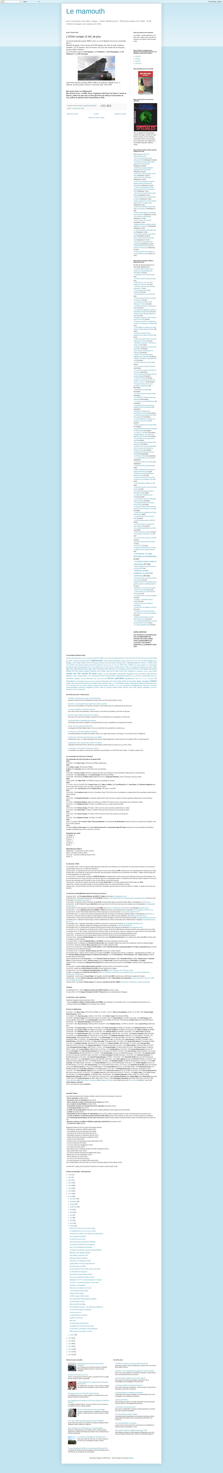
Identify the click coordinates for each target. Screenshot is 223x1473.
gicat (137, 678)
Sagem (81, 671)
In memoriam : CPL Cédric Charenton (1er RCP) (83, 748)
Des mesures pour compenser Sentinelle (82, 1242)
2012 (70, 1346)
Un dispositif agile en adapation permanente (82, 720)
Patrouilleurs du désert (141, 389)
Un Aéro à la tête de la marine (143, 462)
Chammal (101, 663)
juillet (72, 1212)
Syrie (98, 671)
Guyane (117, 667)
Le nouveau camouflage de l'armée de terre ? (91, 1437)
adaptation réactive (142, 671)
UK (113, 671)
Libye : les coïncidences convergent (81, 1247)
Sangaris (86, 671)
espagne (77, 678)
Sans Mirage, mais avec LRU (79, 1255)
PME (110, 669)
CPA (91, 663)
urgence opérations (143, 687)
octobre (72, 1204)
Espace (143, 665)
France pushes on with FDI (142, 220)
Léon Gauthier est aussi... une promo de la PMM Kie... (86, 1307)
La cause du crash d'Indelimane (144, 401)
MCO (72, 669)
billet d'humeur (152, 674)
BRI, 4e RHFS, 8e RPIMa (77, 1304)
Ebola (134, 665)
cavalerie (74, 676)
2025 (70, 1177)
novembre (73, 1201)
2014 (70, 1341)
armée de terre (89, 673)
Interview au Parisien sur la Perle (144, 541)
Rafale (145, 669)
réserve (96, 687)
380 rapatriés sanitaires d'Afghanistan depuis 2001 (131, 1430)
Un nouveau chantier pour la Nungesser (82, 1244)
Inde (130, 667)
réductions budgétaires (86, 687)
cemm (84, 676)
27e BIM (100, 658)
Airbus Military (108, 661)
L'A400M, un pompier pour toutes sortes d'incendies (84, 698)
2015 (70, 1338)
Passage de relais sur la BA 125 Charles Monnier (83, 1393)
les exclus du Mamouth (101, 681)
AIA (67, 660)
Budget (68, 663)
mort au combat (90, 683)
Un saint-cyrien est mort (77, 1301)
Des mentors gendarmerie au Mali (145, 528)
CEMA (79, 663)
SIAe (76, 671)
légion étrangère (143, 681)
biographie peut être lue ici (138, 916)
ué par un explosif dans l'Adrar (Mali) (118, 908)
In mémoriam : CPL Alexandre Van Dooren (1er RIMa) (85, 737)
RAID (127, 669)
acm (135, 671)
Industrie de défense (138, 667)
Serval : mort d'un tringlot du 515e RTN (80, 726)
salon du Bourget (106, 687)
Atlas (128, 661)
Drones (99, 665)
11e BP (84, 658)
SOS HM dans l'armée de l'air (143, 534)
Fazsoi (93, 667)
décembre (73, 1199)
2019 (70, 1188)
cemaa (80, 676)
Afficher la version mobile (96, 117)
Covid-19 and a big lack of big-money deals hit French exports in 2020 (144, 189)
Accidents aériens (85, 661)
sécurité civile (127, 687)
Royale (68, 671)
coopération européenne (123, 676)
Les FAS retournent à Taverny (143, 362)
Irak (147, 667)
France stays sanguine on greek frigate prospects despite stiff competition (144, 183)
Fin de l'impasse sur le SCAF (143, 294)
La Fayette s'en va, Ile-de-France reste (82, 1326)
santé (115, 687)
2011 (70, 1349)
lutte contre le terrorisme (127, 681)
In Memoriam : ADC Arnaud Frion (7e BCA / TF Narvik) (85, 743)
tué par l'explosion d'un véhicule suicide (120, 970)
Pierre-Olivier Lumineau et (88, 1080)
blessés (69, 676)
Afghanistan (97, 660)
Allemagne (116, 661)
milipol (73, 683)
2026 (70, 1175)
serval (120, 687)
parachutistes (139, 683)
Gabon (102, 667)
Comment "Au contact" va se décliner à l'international (86, 1233)
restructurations (72, 687)
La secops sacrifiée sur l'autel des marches (81, 709)
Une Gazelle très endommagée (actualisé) (83, 1299)
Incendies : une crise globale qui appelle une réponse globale (87, 704)
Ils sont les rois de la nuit (77, 1239)
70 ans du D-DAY (130, 658)
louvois (115, 681)
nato (109, 683)
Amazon (138, 56)
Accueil (96, 114)
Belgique (150, 661)
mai (71, 1218)
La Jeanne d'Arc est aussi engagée (145, 595)
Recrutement (153, 669)
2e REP (105, 658)
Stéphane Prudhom (107, 1080)
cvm (133, 676)
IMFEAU (122, 667)
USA (116, 671)
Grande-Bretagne (109, 667)
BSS (145, 661)
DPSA (68, 665)
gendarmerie (130, 678)
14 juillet (89, 658)
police (90, 685)
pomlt (101, 685)
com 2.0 (89, 676)
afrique (150, 671)
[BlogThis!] (104, 106)
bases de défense (141, 674)
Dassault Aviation (83, 665)
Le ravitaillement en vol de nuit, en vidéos (83, 1231)
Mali (76, 669)
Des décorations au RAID (78, 1266)
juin (71, 1215)
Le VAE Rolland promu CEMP (143, 520)
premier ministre (108, 685)
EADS (122, 665)
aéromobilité (113, 674)
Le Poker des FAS (140, 456)
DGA (150, 663)
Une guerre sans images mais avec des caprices (83, 715)
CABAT (74, 663)
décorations (70, 678)
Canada (95, 663)
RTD (141, 669)
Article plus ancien (120, 114)
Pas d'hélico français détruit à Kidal (81, 1274)
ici (150, 1002)
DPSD (72, 665)
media (68, 683)
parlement (148, 683)
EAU (125, 665)
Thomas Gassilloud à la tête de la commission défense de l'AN (87, 1448)
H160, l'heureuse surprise (142, 532)
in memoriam (80, 681)
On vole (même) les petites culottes (126, 1414)
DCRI (147, 663)
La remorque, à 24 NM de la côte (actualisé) (83, 1328)
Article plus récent (72, 114)
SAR (73, 671)
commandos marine (98, 676)
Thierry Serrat (133, 1080)
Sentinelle (93, 671)
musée (99, 683)
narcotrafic (105, 683)
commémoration (110, 676)
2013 (70, 1343)
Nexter (86, 669)
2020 (70, 1185)
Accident (76, 661)
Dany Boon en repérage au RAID (80, 1261)
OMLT (94, 669)
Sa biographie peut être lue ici (143, 910)
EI (128, 665)
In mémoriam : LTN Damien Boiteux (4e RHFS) (82, 731)
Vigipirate (131, 671)
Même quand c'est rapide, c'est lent (81, 1331)
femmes (90, 678)
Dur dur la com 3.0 (75, 1312)
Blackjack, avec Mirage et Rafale (80, 1253)
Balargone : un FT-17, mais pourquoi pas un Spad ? (86, 1280)
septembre (73, 1207)
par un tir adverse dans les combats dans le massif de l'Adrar (126, 898)
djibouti (149, 676)
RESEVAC (136, 669)
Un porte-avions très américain (144, 393)
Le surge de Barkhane (141, 625)
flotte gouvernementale (100, 678)
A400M (154, 658)
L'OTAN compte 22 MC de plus (79, 1296)
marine (153, 681)
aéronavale (122, 674)
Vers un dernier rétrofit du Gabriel (144, 366)
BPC (140, 660)
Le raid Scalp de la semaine (78, 1315)
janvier (72, 1335)
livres (111, 681)
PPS (113, 669)
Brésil (155, 660)
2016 (70, 1196)
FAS (89, 667)
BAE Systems (134, 660)
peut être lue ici (146, 902)
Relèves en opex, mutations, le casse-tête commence (143, 573)
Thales (103, 671)
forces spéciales (116, 678)
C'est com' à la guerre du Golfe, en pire (82, 1277)
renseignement (136, 685)
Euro (148, 665)
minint (77, 683)
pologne (95, 685)
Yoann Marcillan (71, 1080)
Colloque (119, 663)
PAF (106, 669)
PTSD (117, 669)
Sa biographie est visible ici (82, 900)
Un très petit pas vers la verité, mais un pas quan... (85, 1269)
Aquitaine (123, 660)
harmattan (150, 678)
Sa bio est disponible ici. (124, 925)
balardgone (130, 674)
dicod (144, 676)
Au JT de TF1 (138, 545)
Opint (103, 669)
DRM (76, 665)
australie (105, 673)
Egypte (139, 665)
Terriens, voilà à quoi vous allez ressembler (91, 1409)
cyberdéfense (139, 676)
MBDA (68, 669)
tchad (134, 687)
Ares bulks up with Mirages (142, 216)
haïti (155, 678)
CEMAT (83, 663)
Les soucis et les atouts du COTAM (145, 538)
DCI (139, 663)
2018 (70, 1191)
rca (120, 685)
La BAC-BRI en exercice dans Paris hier (82, 1263)
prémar (116, 685)
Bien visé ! (73, 1320)
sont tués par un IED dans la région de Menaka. (135, 982)
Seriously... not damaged (77, 1285)
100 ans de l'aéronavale (74, 658)
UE (111, 671)
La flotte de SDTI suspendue (143, 465)
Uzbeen (121, 671)
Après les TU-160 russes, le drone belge (82, 1228)
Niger (90, 669)
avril (71, 1220)
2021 (70, 1183)
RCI (131, 669)
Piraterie (122, 669)
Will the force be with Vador (142, 177)
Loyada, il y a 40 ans (76, 1318)
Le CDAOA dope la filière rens (143, 483)
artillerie (100, 674)
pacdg (132, 683)
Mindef (80, 669)
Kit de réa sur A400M (140, 590)
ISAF (126, 667)
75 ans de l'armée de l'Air (144, 658)
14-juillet (94, 658)
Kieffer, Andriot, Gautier (77, 1293)
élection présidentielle (79, 689)
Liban (150, 667)
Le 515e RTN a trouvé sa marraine (81, 1309)
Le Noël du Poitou (140, 378)
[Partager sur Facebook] (108, 106)
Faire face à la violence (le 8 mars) (80, 1288)
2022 (70, 1180)
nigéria (113, 683)
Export (76, 667)
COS (87, 663)
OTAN (82, 108)
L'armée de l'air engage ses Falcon (145, 607)
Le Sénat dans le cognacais (78, 1272)
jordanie (87, 681)
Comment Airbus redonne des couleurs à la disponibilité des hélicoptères (143, 271)
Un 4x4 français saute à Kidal (79, 1291)
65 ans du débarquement (116, 658)
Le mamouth (85, 11)
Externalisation (83, 667)
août (71, 1209)
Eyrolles (137, 61)
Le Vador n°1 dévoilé (141, 432)
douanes (154, 676)
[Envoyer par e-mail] (101, 106)
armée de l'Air (76, 108)
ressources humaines (150, 685)
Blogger (130, 1458)
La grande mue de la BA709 (143, 275)
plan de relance (82, 685)
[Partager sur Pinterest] (110, 106)
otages (127, 683)
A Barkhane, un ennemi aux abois (144, 588)
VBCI (125, 671)
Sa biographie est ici (120, 896)
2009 (70, 1354)
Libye (155, 667)
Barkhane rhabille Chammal (78, 1258)
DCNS (143, 663)
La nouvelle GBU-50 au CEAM (144, 458)
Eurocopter (153, 665)
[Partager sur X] (106, 106)
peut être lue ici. (144, 908)
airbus (155, 671)
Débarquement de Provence (111, 665)
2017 (70, 1193)
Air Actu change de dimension (79, 1323)
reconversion (126, 685)
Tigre (107, 671)
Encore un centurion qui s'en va (78, 1375)
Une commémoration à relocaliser (125, 1423)
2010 (70, 1352)
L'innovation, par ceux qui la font (125, 1407)
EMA (131, 665)
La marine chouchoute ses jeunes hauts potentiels (85, 1250)
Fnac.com (138, 63)
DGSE (155, 663)
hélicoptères (70, 681)
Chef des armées (110, 663)
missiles (81, 683)
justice (91, 681)
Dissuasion (93, 665)
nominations (120, 683)
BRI (143, 660)
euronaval (83, 678)
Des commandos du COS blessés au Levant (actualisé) (85, 1428)
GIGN (97, 667)
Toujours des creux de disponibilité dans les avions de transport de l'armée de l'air (145, 448)
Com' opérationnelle (130, 663)
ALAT (71, 661)
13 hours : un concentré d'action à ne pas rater (84, 1282)
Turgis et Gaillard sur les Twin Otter (145, 425)
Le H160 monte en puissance (143, 278)
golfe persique (143, 678)
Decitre (137, 59)
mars (71, 1223)
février (72, 1226)
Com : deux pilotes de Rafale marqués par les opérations (86, 1421)
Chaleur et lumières (121, 1400)
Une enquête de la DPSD (78, 1236)
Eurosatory (69, 667)
